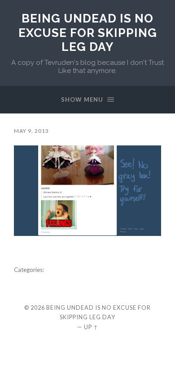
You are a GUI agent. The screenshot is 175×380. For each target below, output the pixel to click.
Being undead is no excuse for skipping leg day (87, 32)
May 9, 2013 (31, 130)
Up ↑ (91, 326)
